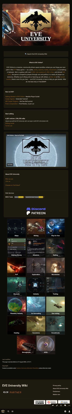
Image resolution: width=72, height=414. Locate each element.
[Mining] (36, 228)
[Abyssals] (16, 286)
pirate (35, 70)
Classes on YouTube (12, 185)
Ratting (55, 255)
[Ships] (16, 228)
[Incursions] (36, 325)
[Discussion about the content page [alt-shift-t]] (65, 405)
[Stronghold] (26, 345)
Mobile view (56, 394)
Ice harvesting (36, 313)
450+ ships (50, 72)
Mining (36, 236)
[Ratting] (55, 247)
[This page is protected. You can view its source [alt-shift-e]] (57, 405)
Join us (7, 181)
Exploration (36, 274)
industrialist (53, 70)
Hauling (16, 333)
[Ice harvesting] (36, 306)
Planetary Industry (16, 313)
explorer (40, 70)
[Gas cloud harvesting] (55, 306)
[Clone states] (55, 228)
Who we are (9, 179)
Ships (16, 236)
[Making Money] (16, 247)
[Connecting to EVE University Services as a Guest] (36, 209)
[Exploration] (36, 267)
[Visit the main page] (3, 411)
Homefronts (55, 333)
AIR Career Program (11, 101)
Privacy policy (57, 385)
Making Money (16, 255)
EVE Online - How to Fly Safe (15, 135)
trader (46, 70)
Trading (55, 294)
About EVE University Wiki (60, 388)
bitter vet (53, 77)
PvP (15, 70)
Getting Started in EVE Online (14, 96)
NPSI (46, 352)
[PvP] (16, 267)
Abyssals (16, 294)
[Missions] (36, 247)
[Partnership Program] (12, 392)
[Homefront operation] (55, 325)
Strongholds (26, 352)
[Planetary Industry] (16, 306)
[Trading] (55, 285)
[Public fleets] (45, 345)
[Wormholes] (55, 267)
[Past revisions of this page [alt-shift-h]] (61, 405)
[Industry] (36, 285)
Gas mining (55, 313)
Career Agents (10, 99)
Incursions (36, 333)
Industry (36, 294)
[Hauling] (16, 325)
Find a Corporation (11, 104)
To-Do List (8, 126)
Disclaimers (56, 391)
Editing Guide (9, 123)
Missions (36, 255)
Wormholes (56, 274)
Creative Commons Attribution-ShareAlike (27, 368)
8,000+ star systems (37, 72)
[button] (36, 150)
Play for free (55, 236)
